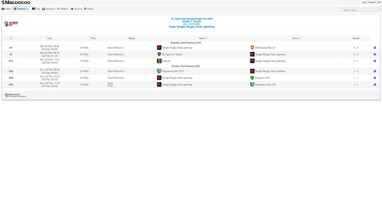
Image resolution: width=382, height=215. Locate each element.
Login (364, 2)
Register (372, 2)
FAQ (379, 2)
